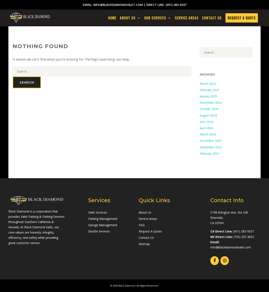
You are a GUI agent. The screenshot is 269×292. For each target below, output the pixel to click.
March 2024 (208, 134)
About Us (145, 212)
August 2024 (208, 115)
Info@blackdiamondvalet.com (230, 247)
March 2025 (208, 84)
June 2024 (206, 122)
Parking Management (102, 219)
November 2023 (211, 147)
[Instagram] (224, 260)
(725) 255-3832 (243, 237)
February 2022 (209, 153)
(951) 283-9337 (176, 5)
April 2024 (206, 128)
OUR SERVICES (155, 17)
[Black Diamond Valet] (29, 17)
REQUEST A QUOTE (242, 17)
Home (112, 17)
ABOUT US (128, 17)
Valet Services (97, 212)
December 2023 (211, 141)
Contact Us (146, 238)
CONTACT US (212, 17)
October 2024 (209, 109)
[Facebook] (214, 260)
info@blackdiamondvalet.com (118, 5)
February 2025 (209, 90)
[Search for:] (102, 71)
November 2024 (211, 103)
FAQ (142, 225)
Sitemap (144, 244)
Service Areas (148, 219)
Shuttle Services (99, 231)
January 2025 (208, 96)
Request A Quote (150, 231)
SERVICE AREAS (187, 17)
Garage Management (102, 225)
